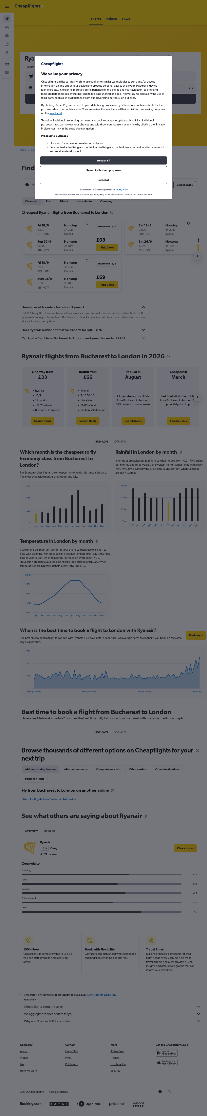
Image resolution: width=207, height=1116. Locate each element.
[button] (103, 160)
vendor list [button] (56, 113)
